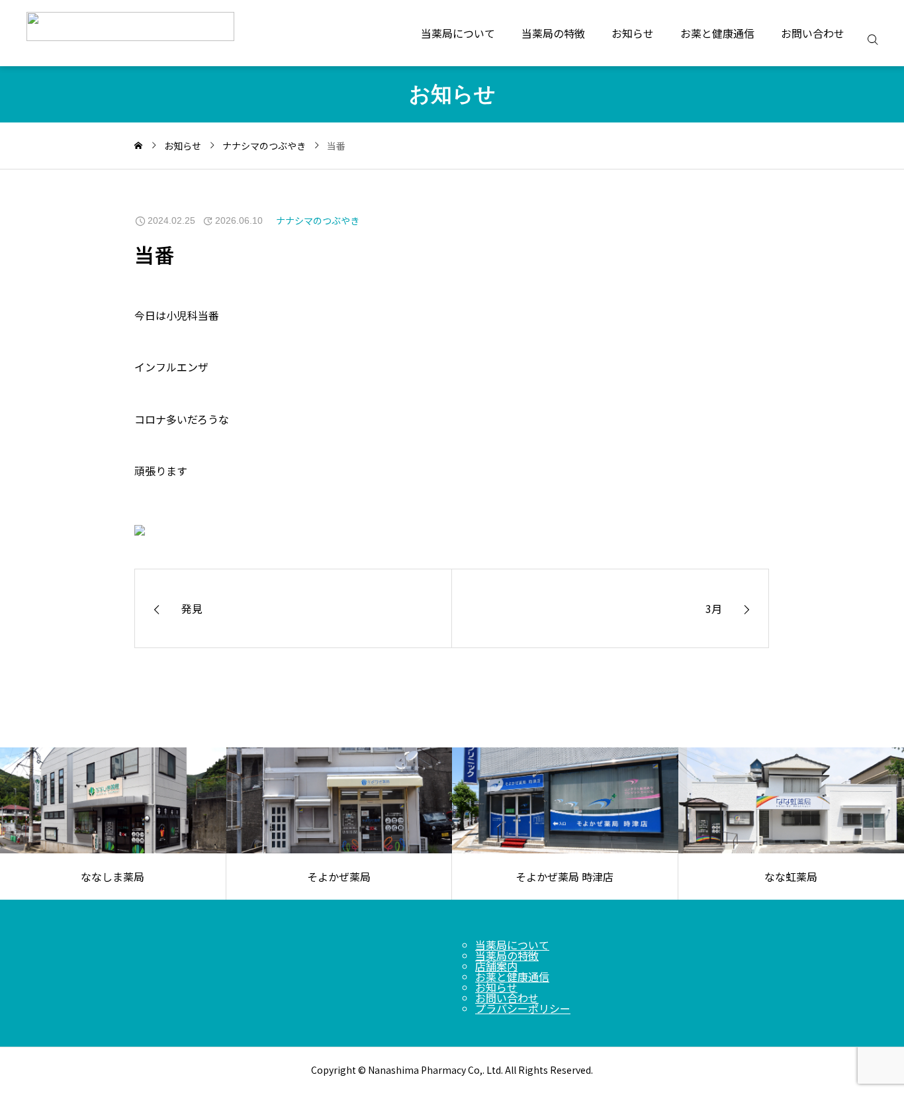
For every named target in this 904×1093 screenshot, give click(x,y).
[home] (138, 145)
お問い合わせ (812, 33)
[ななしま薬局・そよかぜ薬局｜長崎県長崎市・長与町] (170, 33)
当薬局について (458, 33)
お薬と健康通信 (717, 33)
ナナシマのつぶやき (317, 220)
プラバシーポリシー (522, 1008)
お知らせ (632, 33)
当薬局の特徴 (553, 33)
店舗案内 (496, 966)
